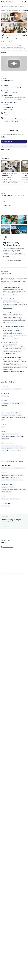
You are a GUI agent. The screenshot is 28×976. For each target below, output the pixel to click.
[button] (25, 2)
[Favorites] (22, 2)
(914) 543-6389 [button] (8, 205)
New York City (21, 10)
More (19, 99)
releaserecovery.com (5, 149)
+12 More (15, 121)
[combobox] (14, 6)
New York (15, 10)
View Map (18, 87)
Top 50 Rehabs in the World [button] (14, 260)
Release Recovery (8, 92)
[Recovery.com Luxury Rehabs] (9, 2)
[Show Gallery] (24, 29)
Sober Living (9, 10)
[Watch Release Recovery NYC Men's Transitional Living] (14, 63)
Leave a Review (7, 526)
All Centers (3, 10)
